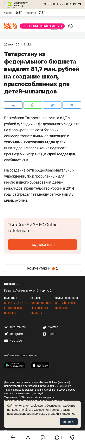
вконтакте (17, 327)
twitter (53, 327)
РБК (25, 160)
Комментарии (42, 268)
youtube (15, 340)
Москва (31, 13)
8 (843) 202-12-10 (15, 302)
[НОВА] (41, 26)
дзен (51, 334)
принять (68, 421)
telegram (16, 334)
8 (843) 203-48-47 (41, 302)
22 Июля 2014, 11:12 (17, 44)
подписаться (43, 244)
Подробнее (67, 413)
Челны (8, 13)
